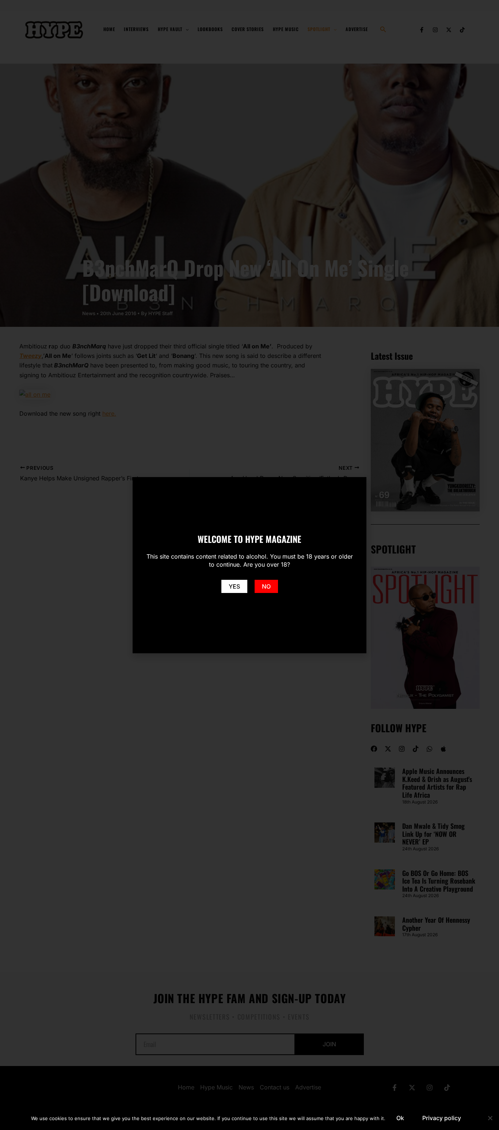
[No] (490, 1118)
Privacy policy (441, 1118)
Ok (400, 1118)
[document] (249, 565)
